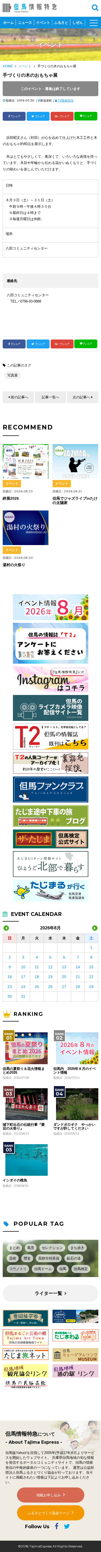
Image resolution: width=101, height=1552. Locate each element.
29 (91, 987)
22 (91, 977)
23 (10, 987)
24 (23, 987)
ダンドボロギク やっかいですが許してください (74, 1126)
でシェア (15, 116)
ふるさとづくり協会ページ (48, 1513)
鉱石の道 (74, 1258)
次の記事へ (81, 397)
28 (78, 987)
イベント (43, 23)
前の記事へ (19, 397)
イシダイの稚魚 (15, 1180)
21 (78, 977)
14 (78, 967)
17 (23, 977)
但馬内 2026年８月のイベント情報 (74, 1070)
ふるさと (61, 23)
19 (50, 977)
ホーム (8, 23)
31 (23, 996)
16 (10, 977)
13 (64, 967)
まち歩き (77, 1248)
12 (50, 967)
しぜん (77, 23)
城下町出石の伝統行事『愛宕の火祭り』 (24, 1126)
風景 (30, 1248)
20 (64, 977)
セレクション (52, 1248)
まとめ (14, 1248)
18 (37, 977)
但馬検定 (81, 1269)
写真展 (12, 375)
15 (91, 967)
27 (64, 987)
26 (50, 987)
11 (37, 967)
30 (10, 996)
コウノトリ (18, 1269)
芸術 (12, 1258)
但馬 (62, 1269)
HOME (8, 66)
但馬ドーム (43, 1269)
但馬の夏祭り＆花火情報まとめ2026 (24, 1070)
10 (23, 967)
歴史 (27, 1258)
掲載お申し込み (48, 1495)
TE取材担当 (66, 100)
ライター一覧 (48, 1293)
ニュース (25, 23)
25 (37, 987)
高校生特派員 (48, 1258)
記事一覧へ (50, 397)
